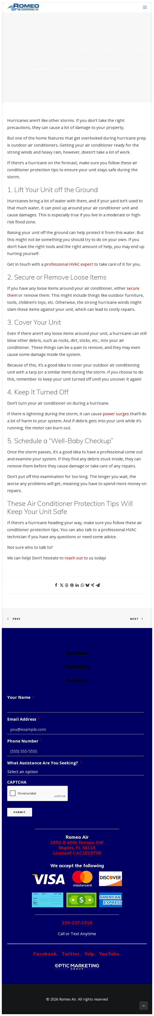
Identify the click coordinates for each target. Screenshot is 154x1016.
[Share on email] (97, 585)
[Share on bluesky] (87, 585)
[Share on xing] (92, 585)
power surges (116, 413)
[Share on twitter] (61, 585)
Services (77, 652)
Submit (19, 812)
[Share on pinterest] (71, 585)
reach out (74, 558)
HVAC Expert (110, 68)
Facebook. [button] (45, 954)
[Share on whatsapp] (82, 585)
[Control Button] (143, 1005)
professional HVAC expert (68, 264)
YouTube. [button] (110, 954)
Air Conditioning (76, 68)
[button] (145, 7)
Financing (77, 666)
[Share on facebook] (56, 585)
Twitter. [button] (71, 954)
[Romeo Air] (23, 7)
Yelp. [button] (90, 954)
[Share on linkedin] (77, 585)
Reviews (77, 680)
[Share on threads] (66, 585)
